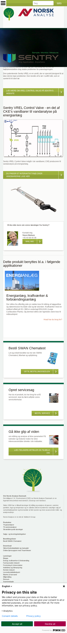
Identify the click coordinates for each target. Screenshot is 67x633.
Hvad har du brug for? (53, 319)
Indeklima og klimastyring (12, 568)
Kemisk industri (9, 570)
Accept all (17, 624)
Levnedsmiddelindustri (11, 572)
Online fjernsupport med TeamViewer (17, 550)
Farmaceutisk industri (11, 563)
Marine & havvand (10, 575)
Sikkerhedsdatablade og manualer (16, 548)
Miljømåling (7, 577)
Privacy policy (33, 616)
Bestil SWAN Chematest (12, 541)
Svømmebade (8, 582)
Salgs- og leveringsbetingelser (14, 534)
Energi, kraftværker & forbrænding (16, 560)
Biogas (5, 558)
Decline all (50, 624)
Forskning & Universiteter (12, 565)
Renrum (6, 579)
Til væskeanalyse (10, 527)
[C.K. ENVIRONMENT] (33, 15)
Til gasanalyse (8, 525)
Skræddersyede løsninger (13, 529)
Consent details (10, 616)
